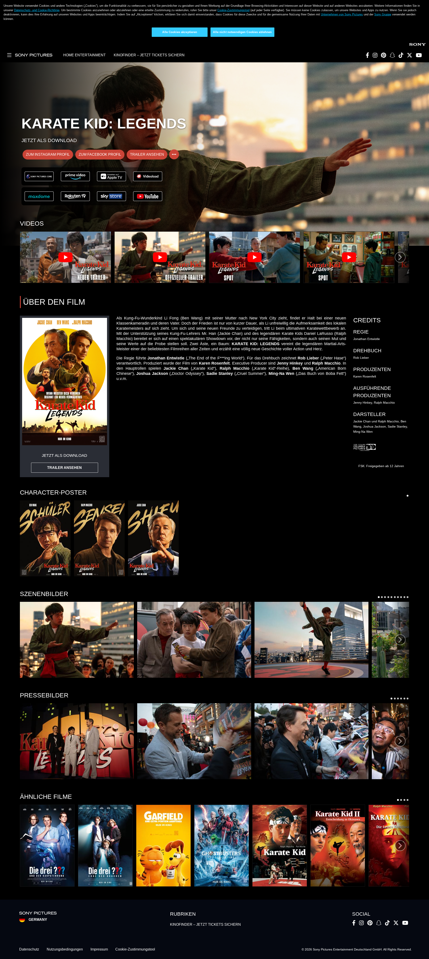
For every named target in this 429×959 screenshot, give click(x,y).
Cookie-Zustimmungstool (233, 10)
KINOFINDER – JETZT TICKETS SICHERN (149, 55)
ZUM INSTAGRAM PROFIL (48, 154)
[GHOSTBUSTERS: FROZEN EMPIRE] (221, 846)
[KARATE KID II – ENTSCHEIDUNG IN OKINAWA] (337, 846)
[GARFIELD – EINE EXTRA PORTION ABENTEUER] (163, 846)
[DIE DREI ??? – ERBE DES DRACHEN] (105, 846)
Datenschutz (29, 949)
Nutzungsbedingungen (65, 949)
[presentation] (400, 257)
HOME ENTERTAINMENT (84, 55)
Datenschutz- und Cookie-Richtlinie (36, 10)
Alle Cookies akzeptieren (179, 32)
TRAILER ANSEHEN (147, 154)
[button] (45, 538)
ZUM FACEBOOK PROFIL (100, 154)
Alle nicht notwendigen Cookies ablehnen (242, 32)
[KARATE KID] (279, 846)
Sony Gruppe (382, 14)
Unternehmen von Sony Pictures (342, 14)
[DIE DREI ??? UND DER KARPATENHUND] (47, 846)
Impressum (99, 949)
